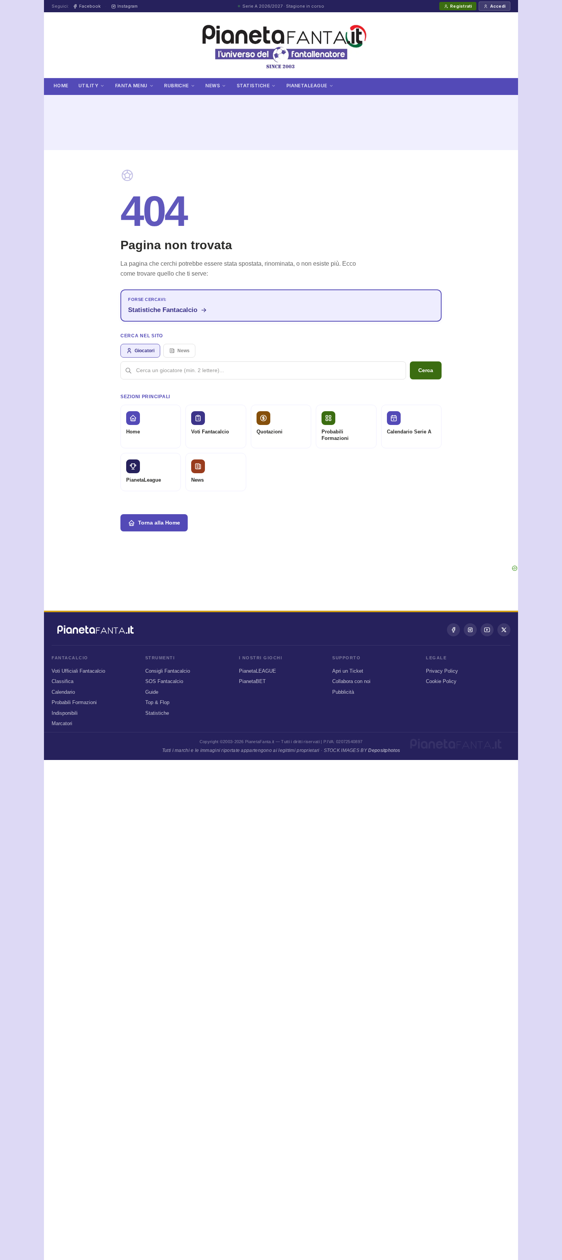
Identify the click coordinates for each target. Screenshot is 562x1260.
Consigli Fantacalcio (167, 671)
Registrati (461, 6)
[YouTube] (487, 629)
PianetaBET (252, 681)
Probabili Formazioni (74, 702)
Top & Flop (157, 702)
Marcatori (62, 723)
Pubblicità (343, 692)
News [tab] (183, 350)
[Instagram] (470, 629)
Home (61, 85)
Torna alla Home (159, 523)
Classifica (62, 681)
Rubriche (176, 85)
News (212, 85)
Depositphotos (384, 750)
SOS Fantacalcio (164, 681)
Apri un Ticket (347, 671)
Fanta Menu (131, 85)
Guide (151, 692)
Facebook (90, 6)
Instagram (127, 6)
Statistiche (253, 85)
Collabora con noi (351, 681)
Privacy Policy (442, 671)
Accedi (497, 6)
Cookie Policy (441, 681)
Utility (88, 85)
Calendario (63, 692)
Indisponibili (65, 713)
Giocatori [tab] (144, 350)
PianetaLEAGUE (257, 671)
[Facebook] (453, 629)
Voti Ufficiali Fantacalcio (78, 671)
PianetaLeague (306, 85)
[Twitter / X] (503, 629)
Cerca (425, 370)
